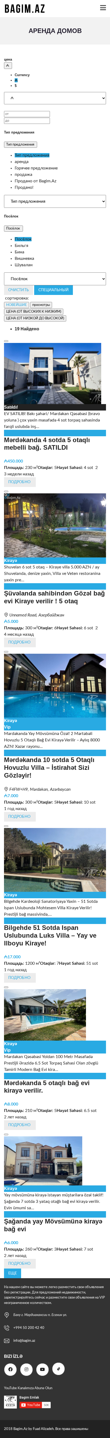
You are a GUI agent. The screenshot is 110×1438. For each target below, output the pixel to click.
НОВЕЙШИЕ (16, 305)
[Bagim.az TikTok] (58, 1368)
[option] (22, 75)
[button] (8, 65)
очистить (18, 290)
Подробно (20, 482)
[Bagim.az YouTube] (42, 1369)
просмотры (41, 305)
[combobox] (55, 80)
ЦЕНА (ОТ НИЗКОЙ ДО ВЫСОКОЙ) (35, 318)
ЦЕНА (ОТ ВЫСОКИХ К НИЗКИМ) (33, 311)
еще (12, 1273)
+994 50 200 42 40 (28, 1328)
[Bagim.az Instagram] (26, 1369)
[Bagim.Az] (23, 8)
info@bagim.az (24, 1341)
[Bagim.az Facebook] (10, 1369)
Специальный (53, 290)
